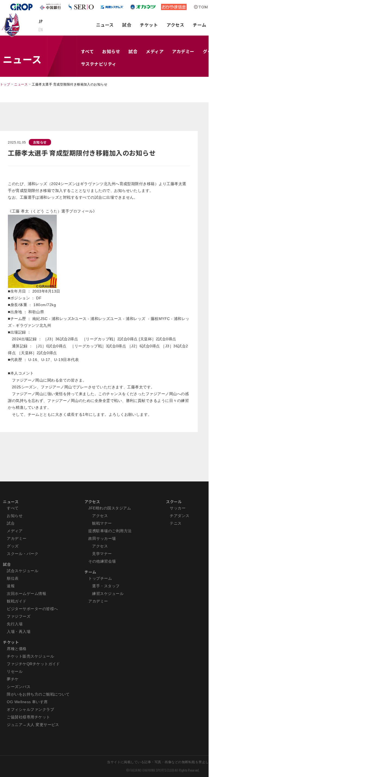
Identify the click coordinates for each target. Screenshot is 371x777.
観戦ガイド (16, 601)
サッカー (178, 508)
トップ (5, 84)
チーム (199, 25)
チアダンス (179, 515)
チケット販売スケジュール (30, 656)
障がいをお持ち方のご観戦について (38, 694)
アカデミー (183, 51)
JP (41, 21)
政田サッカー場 (102, 538)
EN (41, 29)
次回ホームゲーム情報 (26, 593)
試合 (126, 25)
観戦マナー (102, 523)
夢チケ (12, 679)
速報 (11, 586)
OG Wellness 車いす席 (27, 702)
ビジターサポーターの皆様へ (32, 609)
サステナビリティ (99, 64)
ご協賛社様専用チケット (28, 717)
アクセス (175, 25)
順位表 (12, 578)
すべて (87, 51)
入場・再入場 (18, 631)
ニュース (105, 25)
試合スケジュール (22, 571)
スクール (174, 501)
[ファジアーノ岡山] (12, 24)
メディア (155, 51)
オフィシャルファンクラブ (30, 709)
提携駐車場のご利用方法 (109, 531)
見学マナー (102, 553)
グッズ (12, 546)
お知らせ (111, 51)
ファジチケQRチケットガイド (33, 664)
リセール (15, 671)
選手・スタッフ (106, 586)
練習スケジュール (108, 593)
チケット (149, 25)
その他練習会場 (102, 561)
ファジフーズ (18, 616)
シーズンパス (18, 686)
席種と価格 (16, 648)
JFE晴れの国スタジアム (109, 508)
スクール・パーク (22, 553)
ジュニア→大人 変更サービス (33, 724)
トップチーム (100, 578)
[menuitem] (105, 27)
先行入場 (15, 624)
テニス (175, 523)
